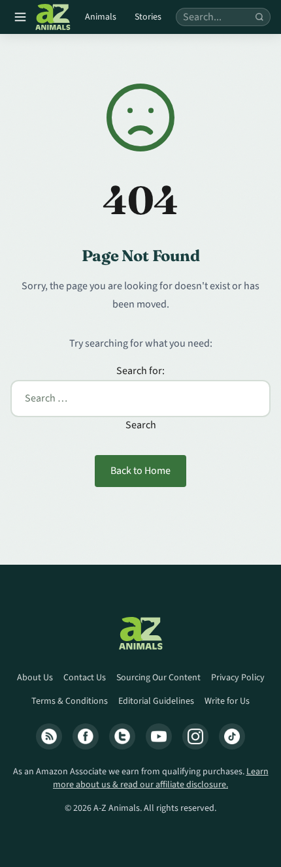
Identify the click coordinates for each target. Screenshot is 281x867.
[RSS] (49, 736)
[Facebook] (86, 736)
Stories (148, 17)
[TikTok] (232, 736)
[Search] (259, 17)
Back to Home (140, 471)
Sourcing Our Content (158, 677)
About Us (35, 677)
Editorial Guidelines (156, 701)
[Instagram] (195, 736)
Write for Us (227, 701)
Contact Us (84, 677)
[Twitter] (122, 736)
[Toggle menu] (20, 17)
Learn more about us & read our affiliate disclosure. (161, 778)
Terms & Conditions (69, 701)
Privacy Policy (238, 677)
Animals (100, 17)
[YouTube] (159, 736)
